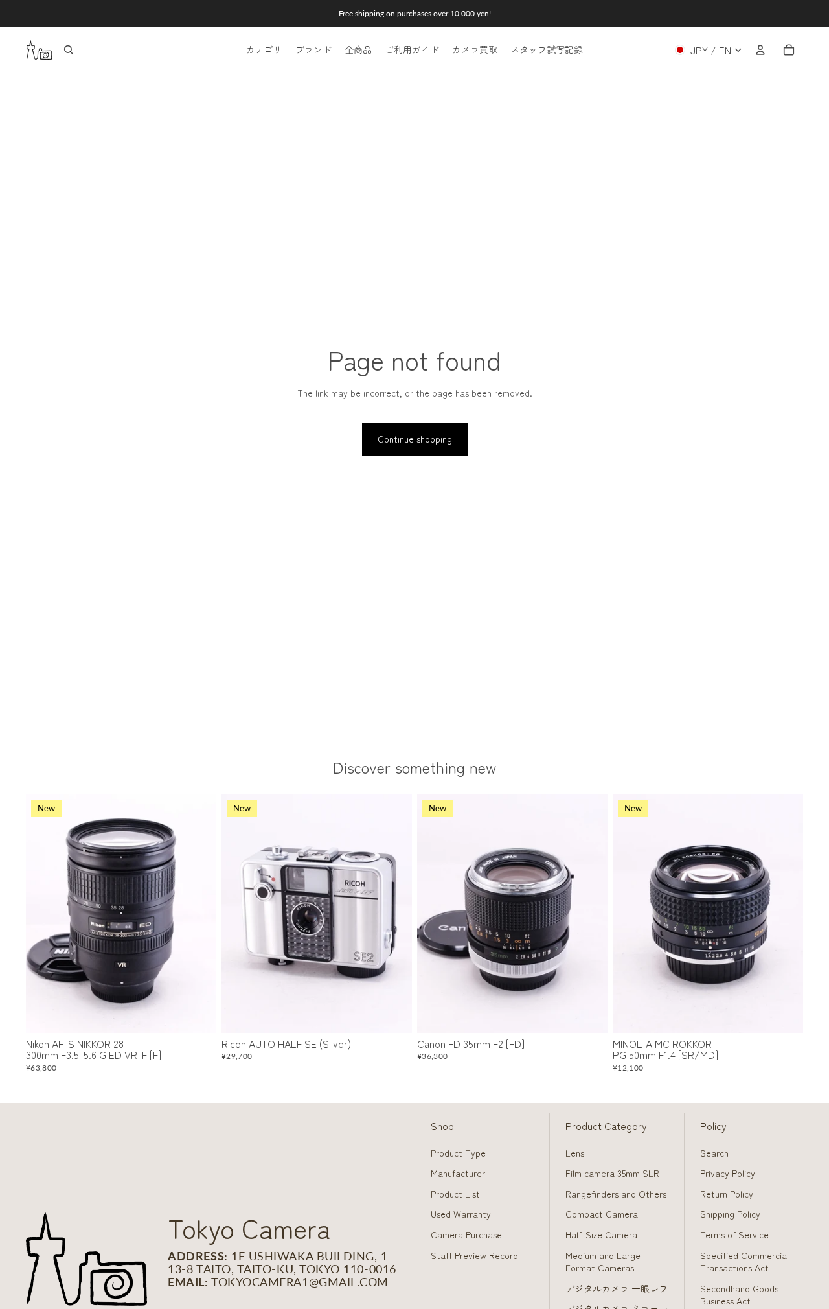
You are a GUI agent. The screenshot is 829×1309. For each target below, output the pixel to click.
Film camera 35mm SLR (612, 1172)
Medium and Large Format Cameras (603, 1262)
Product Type (458, 1152)
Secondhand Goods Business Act (739, 1295)
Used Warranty (461, 1213)
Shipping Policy (730, 1213)
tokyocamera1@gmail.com (300, 1282)
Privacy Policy (727, 1172)
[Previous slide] (45, 913)
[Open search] (68, 50)
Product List (455, 1193)
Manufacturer (458, 1172)
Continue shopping (415, 438)
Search (714, 1152)
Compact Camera (601, 1213)
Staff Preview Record (474, 1255)
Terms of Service (734, 1234)
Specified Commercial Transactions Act (744, 1262)
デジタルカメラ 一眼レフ (616, 1288)
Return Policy (726, 1193)
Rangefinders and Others (615, 1193)
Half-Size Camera (601, 1234)
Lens (574, 1152)
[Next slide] (196, 913)
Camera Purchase (466, 1234)
